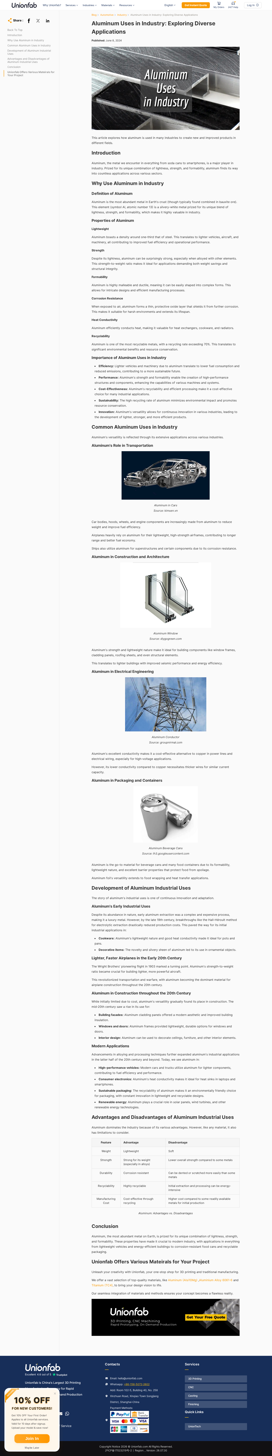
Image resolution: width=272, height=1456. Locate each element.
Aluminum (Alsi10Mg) (182, 1280)
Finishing (193, 1404)
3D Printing (195, 1378)
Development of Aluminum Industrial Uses (29, 52)
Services (70, 5)
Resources (125, 5)
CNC (191, 1387)
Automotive (107, 14)
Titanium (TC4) (102, 1285)
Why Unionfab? (52, 5)
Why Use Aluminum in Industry (25, 40)
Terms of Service (59, 1426)
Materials (106, 5)
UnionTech (194, 1426)
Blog (94, 14)
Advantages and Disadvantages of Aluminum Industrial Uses (28, 60)
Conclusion (14, 66)
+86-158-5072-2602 (137, 1384)
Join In (32, 1438)
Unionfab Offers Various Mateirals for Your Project (31, 73)
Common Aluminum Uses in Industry (29, 45)
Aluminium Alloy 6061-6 (215, 1280)
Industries (88, 5)
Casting (193, 1395)
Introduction (14, 35)
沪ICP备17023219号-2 (118, 1450)
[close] (55, 1393)
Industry (122, 14)
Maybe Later (32, 1447)
